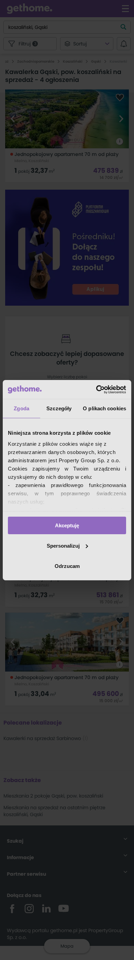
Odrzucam (67, 566)
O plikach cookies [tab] (104, 408)
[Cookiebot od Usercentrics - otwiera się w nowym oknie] (96, 389)
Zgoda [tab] (21, 408)
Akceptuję (67, 525)
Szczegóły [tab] (58, 408)
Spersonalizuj (63, 546)
